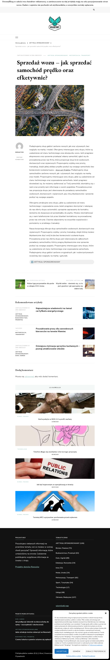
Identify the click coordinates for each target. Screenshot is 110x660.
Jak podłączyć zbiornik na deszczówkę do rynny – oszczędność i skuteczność (32, 623)
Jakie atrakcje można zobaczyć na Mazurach (33, 632)
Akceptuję (62, 651)
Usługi (58, 592)
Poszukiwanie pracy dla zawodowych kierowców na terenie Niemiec (54, 330)
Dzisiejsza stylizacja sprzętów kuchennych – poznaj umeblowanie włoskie (58, 347)
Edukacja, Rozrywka (64, 563)
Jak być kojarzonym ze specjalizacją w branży (55, 484)
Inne (57, 568)
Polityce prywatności (95, 645)
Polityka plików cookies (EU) (26, 653)
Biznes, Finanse (23, 416)
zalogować (29, 376)
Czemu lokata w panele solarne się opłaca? (33, 639)
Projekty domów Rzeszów (27, 567)
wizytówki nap (62, 605)
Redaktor (19, 152)
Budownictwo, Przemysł (21, 319)
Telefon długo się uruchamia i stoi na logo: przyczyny (55, 452)
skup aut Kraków (63, 170)
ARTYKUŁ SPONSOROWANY (58, 55)
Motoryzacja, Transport (79, 55)
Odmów (76, 651)
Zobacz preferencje (96, 651)
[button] (106, 613)
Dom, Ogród (20, 355)
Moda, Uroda (61, 573)
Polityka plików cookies (73, 656)
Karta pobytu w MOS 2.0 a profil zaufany (55, 419)
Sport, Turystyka (62, 582)
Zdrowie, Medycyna (63, 597)
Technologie (22, 449)
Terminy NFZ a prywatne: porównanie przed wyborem (55, 517)
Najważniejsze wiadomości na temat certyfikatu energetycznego (54, 309)
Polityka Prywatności (88, 656)
